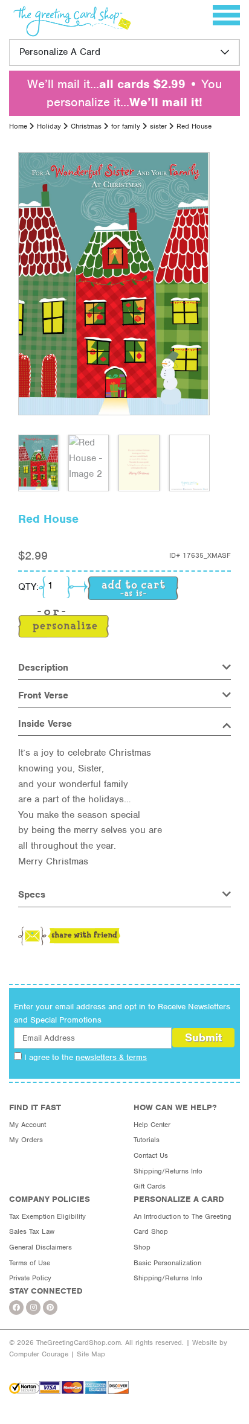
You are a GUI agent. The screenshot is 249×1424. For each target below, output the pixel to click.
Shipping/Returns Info (168, 1171)
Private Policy (30, 1278)
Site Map (91, 1354)
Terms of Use (29, 1263)
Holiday (49, 126)
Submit (203, 1037)
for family (125, 126)
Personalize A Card (59, 52)
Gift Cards (150, 1186)
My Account (27, 1124)
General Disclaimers (40, 1247)
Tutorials (147, 1140)
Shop (142, 1247)
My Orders (26, 1140)
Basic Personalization (167, 1263)
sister (158, 126)
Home (18, 126)
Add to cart (133, 588)
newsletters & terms (111, 1057)
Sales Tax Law (31, 1231)
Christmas (86, 126)
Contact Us (151, 1155)
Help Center (152, 1124)
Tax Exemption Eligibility (47, 1216)
